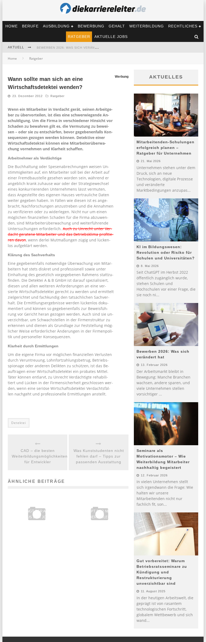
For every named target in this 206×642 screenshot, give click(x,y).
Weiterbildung (146, 26)
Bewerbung (91, 26)
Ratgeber (79, 36)
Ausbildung (56, 26)
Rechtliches (182, 26)
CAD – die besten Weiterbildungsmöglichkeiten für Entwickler (37, 456)
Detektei (18, 422)
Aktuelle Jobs (111, 36)
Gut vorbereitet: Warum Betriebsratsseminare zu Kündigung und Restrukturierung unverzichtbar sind (162, 572)
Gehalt (117, 26)
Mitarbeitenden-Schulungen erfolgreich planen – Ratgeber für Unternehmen (165, 147)
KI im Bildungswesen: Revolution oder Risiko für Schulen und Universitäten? (166, 252)
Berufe (30, 26)
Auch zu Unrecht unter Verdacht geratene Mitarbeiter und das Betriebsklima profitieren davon (60, 234)
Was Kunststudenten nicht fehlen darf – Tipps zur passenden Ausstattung (98, 456)
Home (11, 26)
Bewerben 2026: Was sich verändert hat (74, 47)
